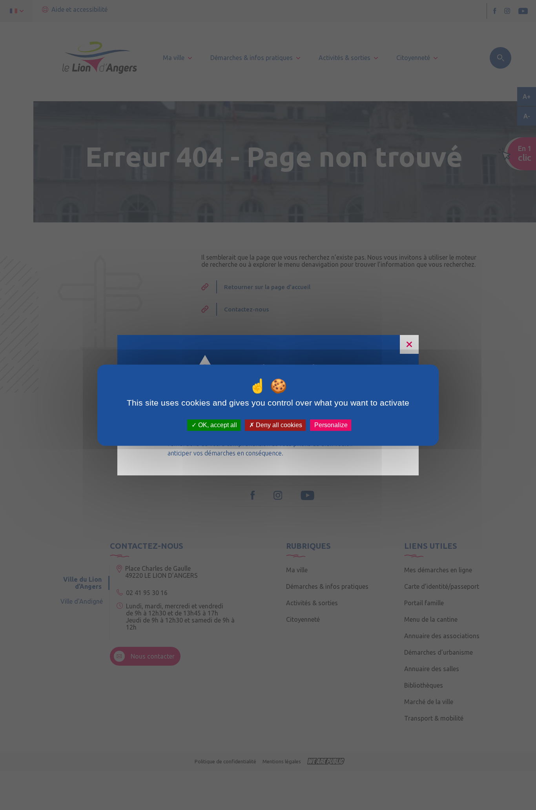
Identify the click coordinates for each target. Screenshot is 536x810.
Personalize (331, 425)
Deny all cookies (278, 425)
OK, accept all (217, 425)
